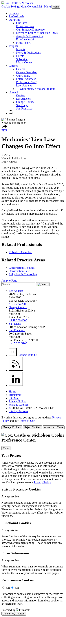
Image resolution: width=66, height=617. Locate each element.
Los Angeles (23, 98)
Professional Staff (26, 82)
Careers (13, 65)
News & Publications (28, 52)
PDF (4, 130)
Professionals (16, 16)
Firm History (23, 42)
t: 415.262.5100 (18, 343)
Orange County (25, 101)
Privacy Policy (17, 401)
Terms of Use (27, 420)
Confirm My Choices (14, 613)
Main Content (28, 6)
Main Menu (44, 6)
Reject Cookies (32, 427)
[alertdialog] (33, 524)
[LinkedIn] (16, 385)
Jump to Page (9, 280)
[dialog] (33, 422)
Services (14, 13)
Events (20, 55)
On (8, 587)
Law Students (24, 85)
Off (17, 587)
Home (12, 391)
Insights (13, 46)
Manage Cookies (18, 404)
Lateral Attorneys (26, 78)
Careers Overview (26, 72)
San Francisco (24, 108)
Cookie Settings (10, 6)
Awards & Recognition (29, 36)
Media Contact (24, 62)
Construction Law (19, 271)
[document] (33, 524)
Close (6, 448)
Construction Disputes (21, 267)
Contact (13, 92)
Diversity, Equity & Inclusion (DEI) (37, 32)
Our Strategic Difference (30, 29)
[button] (4, 127)
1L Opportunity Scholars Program (35, 88)
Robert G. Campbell (20, 252)
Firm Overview (25, 26)
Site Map (14, 398)
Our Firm (14, 19)
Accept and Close (53, 427)
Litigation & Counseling (23, 274)
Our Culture (23, 75)
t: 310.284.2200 (18, 303)
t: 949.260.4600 (18, 320)
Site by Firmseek (18, 411)
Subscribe (21, 59)
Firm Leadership (25, 39)
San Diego (22, 105)
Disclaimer (15, 394)
